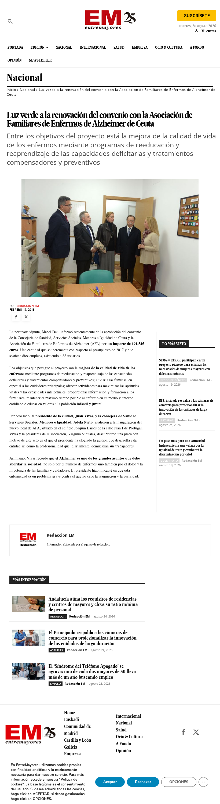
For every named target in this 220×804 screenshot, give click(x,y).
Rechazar (143, 781)
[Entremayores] (110, 19)
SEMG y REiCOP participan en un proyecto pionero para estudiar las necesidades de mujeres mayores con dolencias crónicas (184, 367)
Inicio (11, 89)
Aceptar (110, 781)
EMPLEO (55, 683)
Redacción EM (27, 305)
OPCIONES (178, 781)
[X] (26, 317)
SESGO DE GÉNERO (173, 380)
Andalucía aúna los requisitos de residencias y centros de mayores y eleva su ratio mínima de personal (93, 604)
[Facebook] (16, 317)
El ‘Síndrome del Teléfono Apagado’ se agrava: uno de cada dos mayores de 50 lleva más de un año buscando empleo (92, 671)
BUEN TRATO (169, 460)
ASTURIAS (167, 420)
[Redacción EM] (28, 540)
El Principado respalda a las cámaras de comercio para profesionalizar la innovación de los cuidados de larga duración (186, 407)
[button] (10, 21)
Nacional (24, 77)
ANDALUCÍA (57, 616)
